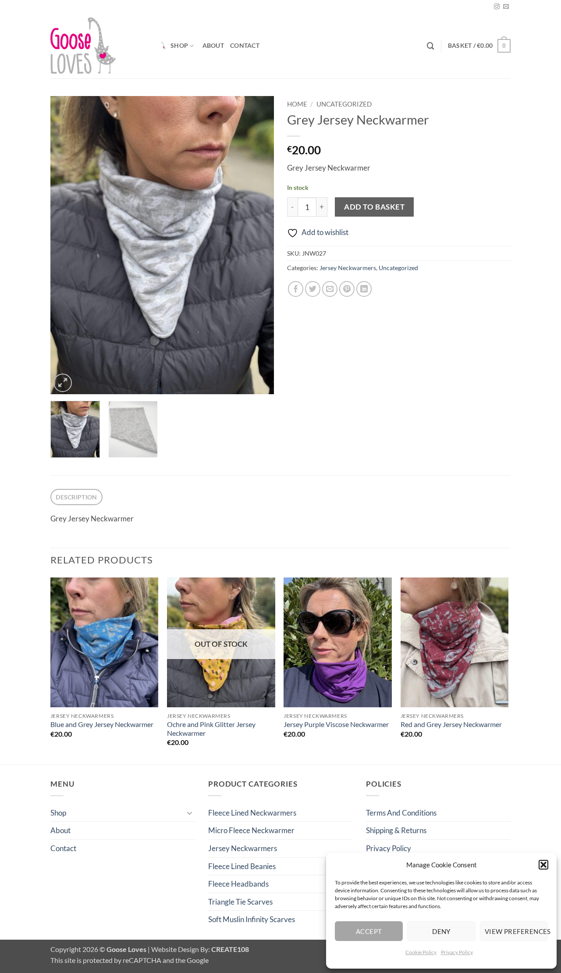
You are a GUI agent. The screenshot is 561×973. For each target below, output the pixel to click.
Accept (369, 931)
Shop (179, 45)
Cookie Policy (421, 952)
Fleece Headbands (238, 883)
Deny (441, 931)
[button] (543, 864)
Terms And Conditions (401, 812)
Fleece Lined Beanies (242, 866)
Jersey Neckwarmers (348, 267)
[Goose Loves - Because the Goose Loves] (98, 45)
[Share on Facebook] (296, 289)
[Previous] (66, 245)
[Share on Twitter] (313, 289)
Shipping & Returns (396, 830)
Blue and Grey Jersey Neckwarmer (101, 724)
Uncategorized (344, 104)
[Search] (430, 46)
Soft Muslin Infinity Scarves (251, 919)
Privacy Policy (457, 952)
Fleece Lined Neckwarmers (252, 812)
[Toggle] (190, 812)
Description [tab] (76, 497)
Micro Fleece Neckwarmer (251, 830)
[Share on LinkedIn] (364, 289)
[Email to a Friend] (330, 289)
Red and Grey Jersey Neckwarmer (451, 724)
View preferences (516, 931)
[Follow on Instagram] (497, 7)
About (213, 45)
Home (297, 104)
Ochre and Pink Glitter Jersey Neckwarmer (211, 728)
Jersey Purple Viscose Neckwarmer (336, 724)
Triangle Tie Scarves (240, 901)
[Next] (258, 245)
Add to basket (374, 206)
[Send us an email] (506, 7)
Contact (244, 45)
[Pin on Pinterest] (347, 289)
